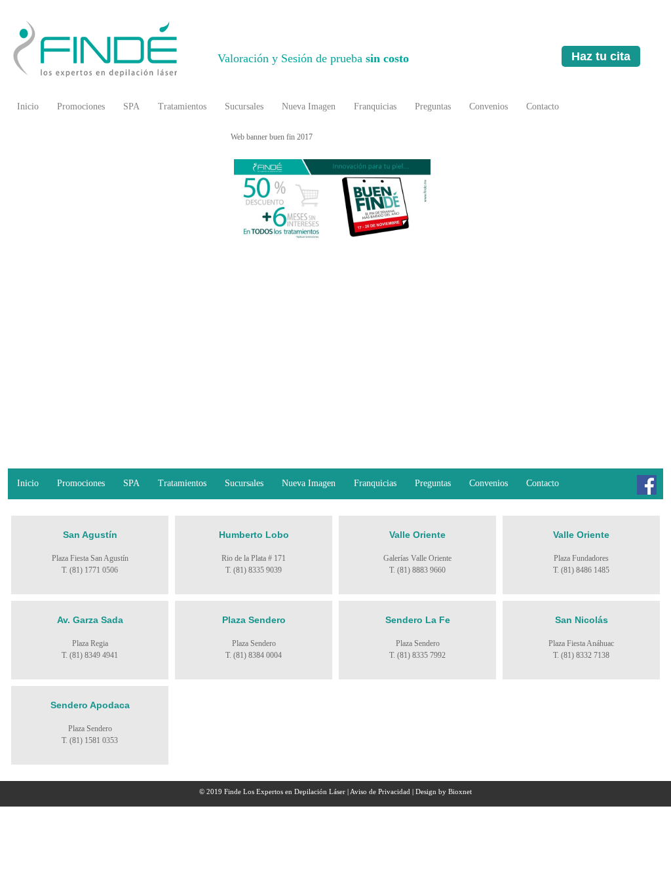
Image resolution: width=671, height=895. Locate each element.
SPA (131, 106)
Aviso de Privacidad (380, 791)
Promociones (81, 106)
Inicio (28, 106)
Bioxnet (460, 791)
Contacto (542, 106)
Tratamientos (182, 106)
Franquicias (375, 106)
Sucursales (244, 106)
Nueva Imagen (309, 106)
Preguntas (433, 106)
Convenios (488, 106)
